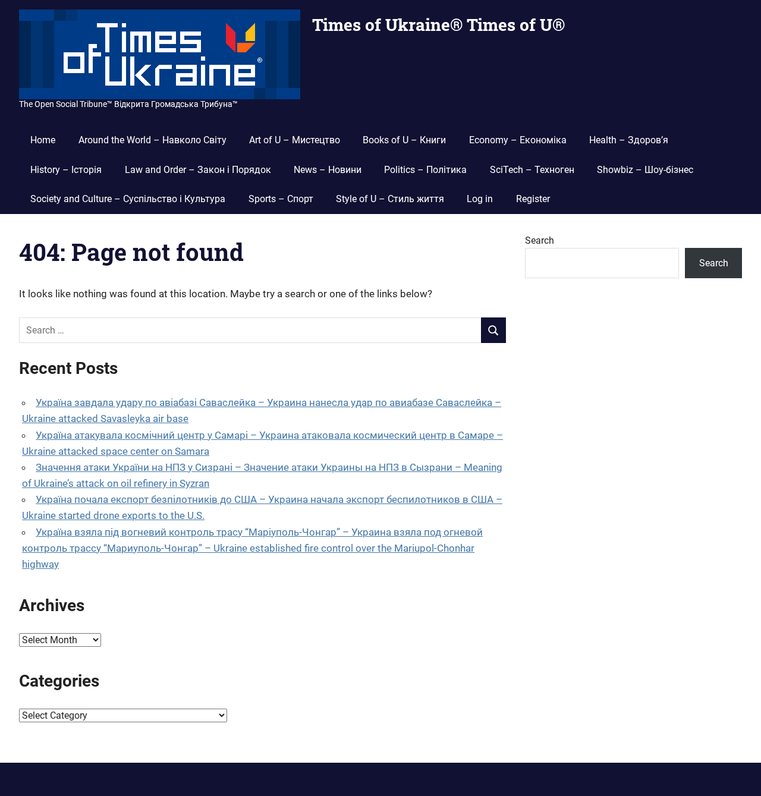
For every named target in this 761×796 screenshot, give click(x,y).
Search (539, 240)
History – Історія (66, 169)
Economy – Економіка (518, 140)
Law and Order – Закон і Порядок (198, 169)
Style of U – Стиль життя (390, 198)
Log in (480, 198)
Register (533, 198)
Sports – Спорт (281, 198)
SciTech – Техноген (532, 169)
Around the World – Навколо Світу (152, 140)
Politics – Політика (425, 169)
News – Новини (327, 169)
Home (42, 140)
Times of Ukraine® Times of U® (438, 25)
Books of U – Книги (404, 140)
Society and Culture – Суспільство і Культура (127, 198)
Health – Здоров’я (628, 140)
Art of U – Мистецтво (294, 140)
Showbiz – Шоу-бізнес (645, 169)
